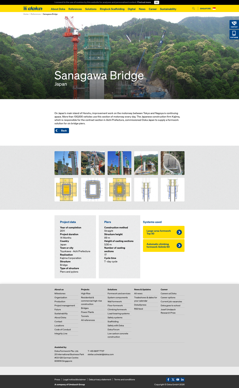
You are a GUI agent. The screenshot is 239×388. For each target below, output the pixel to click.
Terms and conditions (124, 379)
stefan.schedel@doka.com (101, 354)
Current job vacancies (171, 301)
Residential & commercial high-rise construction (91, 301)
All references (88, 320)
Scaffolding (113, 321)
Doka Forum (113, 329)
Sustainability (168, 9)
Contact (58, 321)
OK (156, 2)
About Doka (58, 9)
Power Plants (87, 312)
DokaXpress (140, 304)
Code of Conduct (62, 329)
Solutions (91, 9)
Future (57, 309)
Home (26, 14)
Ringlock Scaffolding (112, 9)
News (142, 9)
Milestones (59, 293)
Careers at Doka (168, 293)
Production (59, 301)
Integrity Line (60, 333)
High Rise (85, 293)
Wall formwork (115, 301)
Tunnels (85, 316)
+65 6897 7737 (96, 351)
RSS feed (138, 308)
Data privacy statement (100, 379)
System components (118, 297)
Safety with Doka (116, 325)
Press (57, 379)
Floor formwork (115, 305)
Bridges (85, 308)
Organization (60, 297)
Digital (132, 9)
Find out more (144, 2)
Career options (168, 297)
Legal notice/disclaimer (74, 379)
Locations (59, 325)
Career (153, 9)
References (75, 9)
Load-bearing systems (119, 313)
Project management (64, 305)
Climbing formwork (117, 309)
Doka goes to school (170, 305)
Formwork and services (119, 293)
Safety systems (115, 317)
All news (138, 293)
